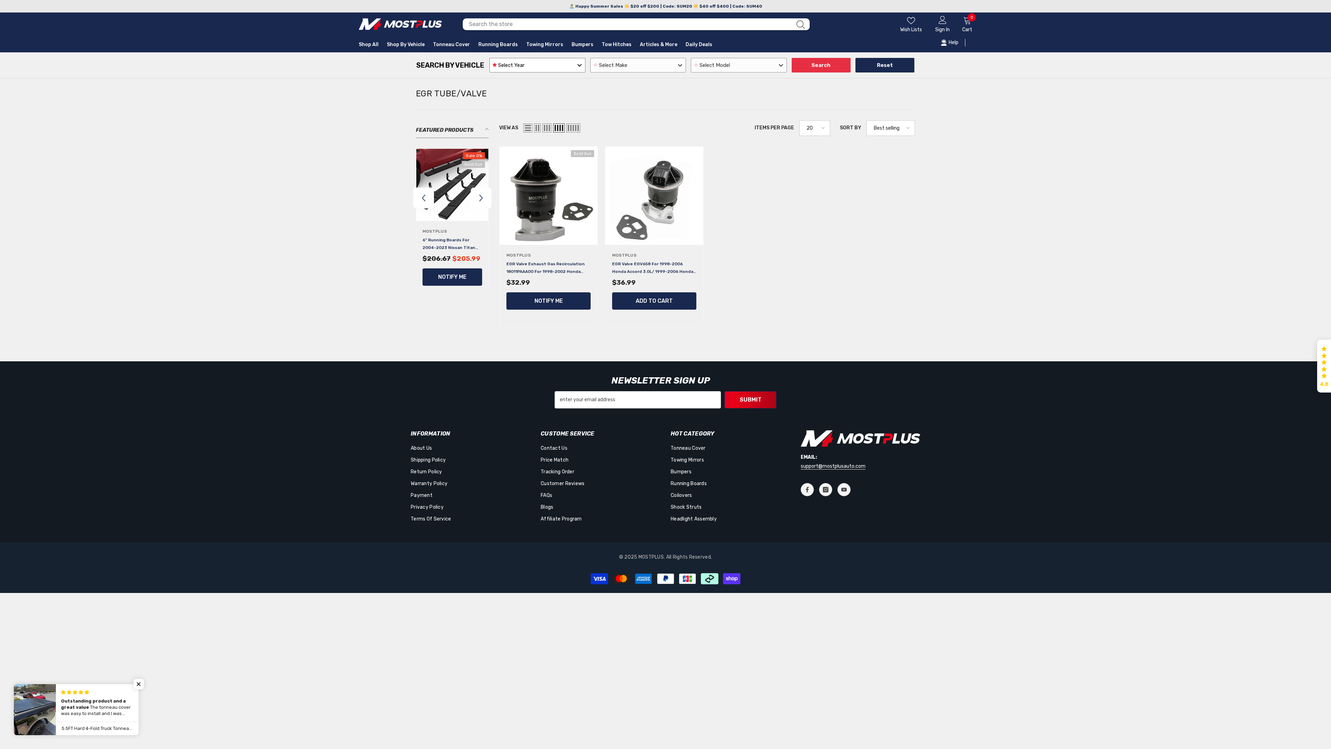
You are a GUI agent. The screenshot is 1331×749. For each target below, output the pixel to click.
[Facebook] (807, 489)
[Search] (636, 24)
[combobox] (627, 24)
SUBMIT (751, 399)
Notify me (452, 277)
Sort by (850, 128)
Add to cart (654, 301)
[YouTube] (844, 489)
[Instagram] (825, 489)
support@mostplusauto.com (833, 466)
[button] (423, 198)
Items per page (774, 128)
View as (508, 128)
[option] (452, 222)
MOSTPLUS (435, 231)
